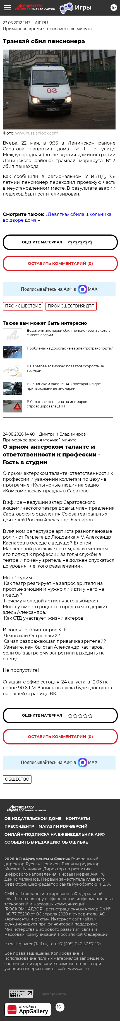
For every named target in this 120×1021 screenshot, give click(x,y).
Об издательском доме (32, 818)
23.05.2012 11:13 (16, 22)
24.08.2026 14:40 (19, 434)
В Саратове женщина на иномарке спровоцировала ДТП (57, 404)
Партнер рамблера (52, 994)
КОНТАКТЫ (78, 818)
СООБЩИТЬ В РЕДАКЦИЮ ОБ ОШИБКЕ (46, 842)
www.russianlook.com (36, 133)
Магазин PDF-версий (63, 826)
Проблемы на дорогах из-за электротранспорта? (70, 348)
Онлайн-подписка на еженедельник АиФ (54, 834)
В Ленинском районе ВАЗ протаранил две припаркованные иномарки (64, 386)
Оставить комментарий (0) (60, 263)
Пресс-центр (19, 826)
